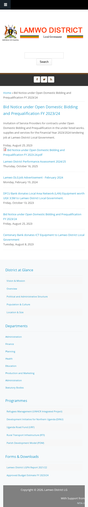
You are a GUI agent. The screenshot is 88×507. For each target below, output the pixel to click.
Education (10, 365)
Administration (13, 336)
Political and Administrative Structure (27, 296)
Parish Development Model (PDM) (25, 442)
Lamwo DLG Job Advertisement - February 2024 (33, 177)
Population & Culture (18, 304)
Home (7, 93)
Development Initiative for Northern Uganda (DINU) (35, 419)
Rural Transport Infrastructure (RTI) (26, 435)
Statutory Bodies (14, 387)
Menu (5, 5)
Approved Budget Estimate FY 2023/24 (27, 475)
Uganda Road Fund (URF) (20, 427)
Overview (12, 288)
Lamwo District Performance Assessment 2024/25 (34, 161)
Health (9, 358)
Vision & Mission (16, 280)
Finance (9, 344)
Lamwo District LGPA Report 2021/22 (27, 467)
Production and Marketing (19, 373)
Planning (10, 351)
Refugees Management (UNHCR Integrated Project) (34, 411)
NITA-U (81, 503)
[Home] (43, 33)
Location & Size (15, 312)
